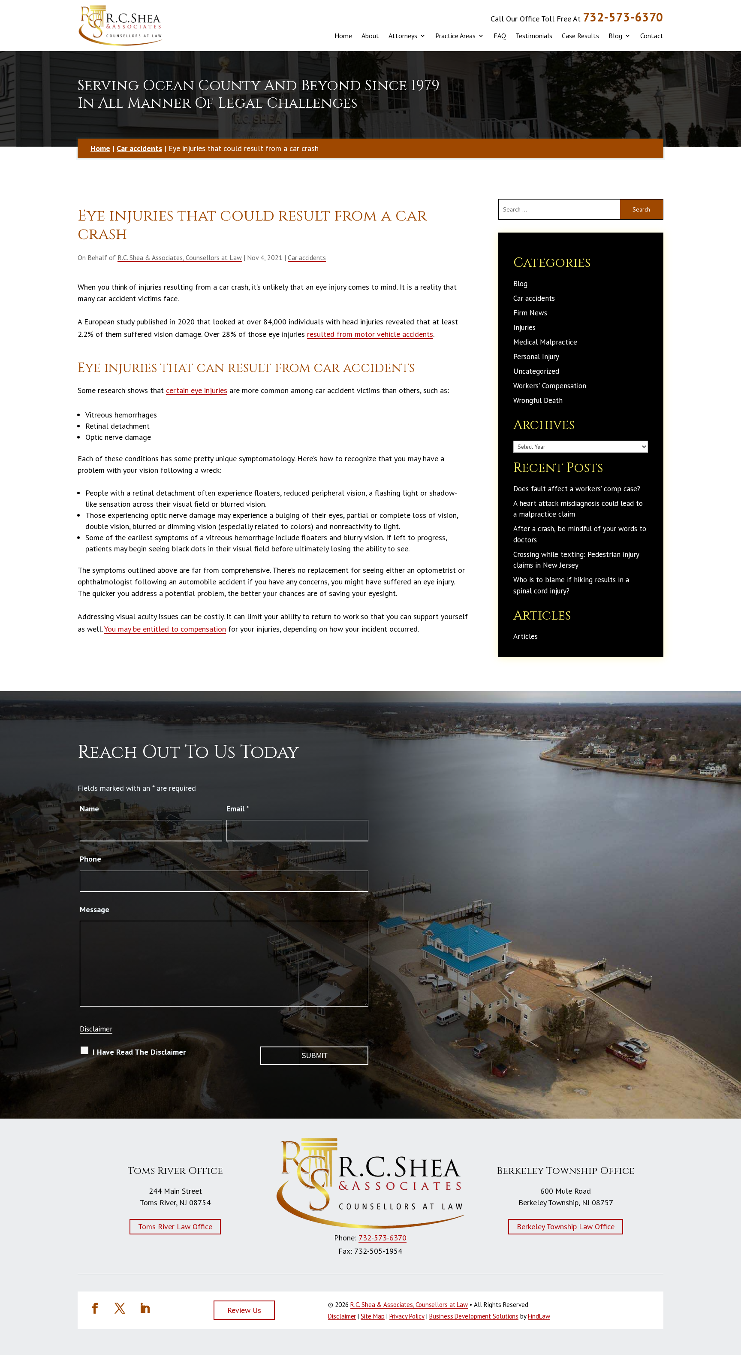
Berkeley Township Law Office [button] (565, 1226)
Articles (525, 636)
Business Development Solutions (473, 1316)
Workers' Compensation (549, 385)
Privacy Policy (407, 1316)
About (370, 36)
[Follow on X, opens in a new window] (119, 1308)
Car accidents (307, 257)
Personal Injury (536, 356)
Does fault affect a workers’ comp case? (576, 488)
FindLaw (539, 1316)
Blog (615, 36)
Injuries (524, 327)
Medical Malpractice (545, 342)
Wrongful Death (538, 400)
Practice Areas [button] (455, 36)
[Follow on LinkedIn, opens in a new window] (144, 1308)
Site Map (372, 1316)
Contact (651, 36)
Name (89, 809)
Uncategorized (536, 371)
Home (343, 36)
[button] (728, 1301)
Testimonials (533, 36)
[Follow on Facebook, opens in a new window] (94, 1308)
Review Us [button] (244, 1310)
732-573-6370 (623, 17)
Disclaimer (96, 1029)
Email (237, 809)
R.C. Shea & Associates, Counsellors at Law (179, 257)
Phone (90, 859)
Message (94, 909)
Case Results (580, 36)
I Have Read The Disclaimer (139, 1052)
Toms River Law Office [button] (175, 1226)
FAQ (500, 36)
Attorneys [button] (403, 36)
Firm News (530, 313)
